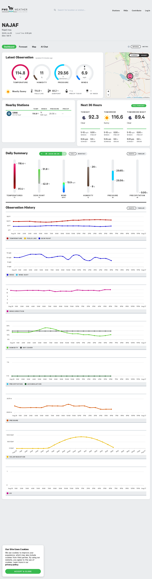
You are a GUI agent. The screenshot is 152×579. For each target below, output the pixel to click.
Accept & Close (23, 571)
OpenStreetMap (137, 97)
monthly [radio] (81, 153)
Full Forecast (139, 105)
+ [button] (108, 91)
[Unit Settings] (129, 46)
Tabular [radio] (141, 208)
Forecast (23, 47)
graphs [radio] (131, 153)
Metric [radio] (145, 46)
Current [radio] (134, 55)
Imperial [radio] (135, 46)
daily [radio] (73, 153)
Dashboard (9, 47)
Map (34, 47)
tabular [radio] (141, 153)
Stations (116, 11)
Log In (147, 11)
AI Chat (44, 47)
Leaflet (129, 97)
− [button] (108, 94)
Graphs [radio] (131, 208)
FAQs (126, 11)
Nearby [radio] (144, 55)
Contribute (136, 11)
